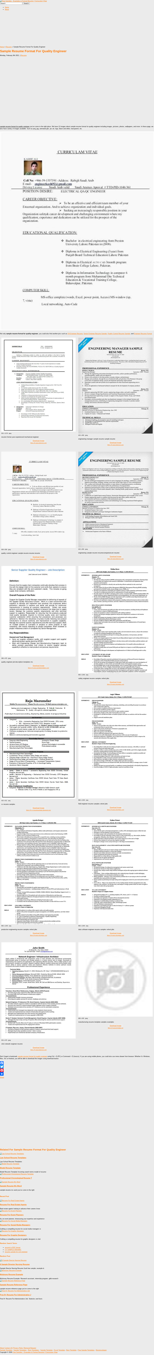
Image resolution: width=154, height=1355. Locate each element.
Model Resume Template (10, 1168)
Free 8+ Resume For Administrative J (15, 1295)
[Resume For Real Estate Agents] (12, 1201)
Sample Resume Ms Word (11, 1186)
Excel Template (59, 1350)
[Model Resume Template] (9, 1164)
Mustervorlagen (101, 1350)
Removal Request (30, 1348)
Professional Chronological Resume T (16, 1178)
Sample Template (6, 1350)
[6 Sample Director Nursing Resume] (13, 1260)
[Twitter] (77, 1066)
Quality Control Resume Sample (119, 334)
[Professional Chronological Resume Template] (17, 1174)
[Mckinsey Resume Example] (11, 1270)
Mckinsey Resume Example (11, 1274)
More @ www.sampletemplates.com (38, 668)
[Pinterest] (77, 1070)
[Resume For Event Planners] (11, 1211)
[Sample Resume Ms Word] (10, 1182)
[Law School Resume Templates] (12, 1154)
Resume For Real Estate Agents (13, 1205)
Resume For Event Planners (11, 1215)
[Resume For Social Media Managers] (13, 1221)
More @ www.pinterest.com (38, 443)
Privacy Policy (18, 1348)
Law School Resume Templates (13, 1158)
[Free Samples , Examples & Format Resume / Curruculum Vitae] (23, 1)
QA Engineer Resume (75, 334)
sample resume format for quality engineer (32, 1056)
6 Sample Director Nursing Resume (15, 1264)
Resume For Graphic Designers (13, 1235)
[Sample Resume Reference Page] (12, 1281)
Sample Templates (20, 1350)
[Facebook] (77, 1063)
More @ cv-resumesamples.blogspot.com (38, 810)
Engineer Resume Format (143, 334)
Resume (9, 47)
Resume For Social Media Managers (15, 1225)
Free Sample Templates (86, 1350)
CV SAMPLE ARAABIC (13, 1250)
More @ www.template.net (115, 1028)
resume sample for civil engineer (16, 1252)
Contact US (9, 1348)
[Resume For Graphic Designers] (12, 1231)
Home (7, 7)
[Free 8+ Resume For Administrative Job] (15, 1291)
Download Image (38, 441)
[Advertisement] (72, 29)
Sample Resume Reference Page (13, 1285)
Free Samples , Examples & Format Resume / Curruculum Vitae (35, 1352)
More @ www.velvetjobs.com (115, 684)
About (7, 9)
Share (2, 1077)
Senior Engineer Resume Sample (95, 334)
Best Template (71, 1350)
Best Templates (33, 1350)
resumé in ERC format (12, 1247)
